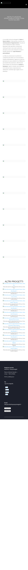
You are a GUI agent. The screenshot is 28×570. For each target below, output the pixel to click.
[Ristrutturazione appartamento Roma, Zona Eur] (14, 284)
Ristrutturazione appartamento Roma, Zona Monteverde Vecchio (14, 321)
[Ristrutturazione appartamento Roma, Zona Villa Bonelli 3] (14, 330)
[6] (14, 175)
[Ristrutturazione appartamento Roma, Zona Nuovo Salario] (14, 347)
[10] (14, 239)
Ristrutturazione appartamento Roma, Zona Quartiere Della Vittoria (14, 327)
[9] (14, 223)
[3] (14, 127)
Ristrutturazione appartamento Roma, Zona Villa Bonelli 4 (14, 339)
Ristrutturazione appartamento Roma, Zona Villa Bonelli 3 (14, 333)
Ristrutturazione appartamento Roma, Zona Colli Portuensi (14, 316)
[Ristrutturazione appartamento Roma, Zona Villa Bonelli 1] (14, 290)
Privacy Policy (7, 408)
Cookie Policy (7, 410)
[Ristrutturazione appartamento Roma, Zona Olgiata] (14, 342)
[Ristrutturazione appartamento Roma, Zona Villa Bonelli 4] (14, 336)
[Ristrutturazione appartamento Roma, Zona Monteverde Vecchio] (14, 319)
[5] (14, 159)
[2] (14, 111)
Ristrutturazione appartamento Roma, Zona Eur (14, 287)
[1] (14, 95)
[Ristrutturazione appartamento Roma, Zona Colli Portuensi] (14, 313)
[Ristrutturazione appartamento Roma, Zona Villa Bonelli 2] (14, 307)
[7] (14, 191)
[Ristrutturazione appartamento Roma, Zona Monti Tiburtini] (14, 301)
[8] (14, 207)
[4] (14, 143)
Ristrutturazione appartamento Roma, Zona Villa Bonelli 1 (14, 293)
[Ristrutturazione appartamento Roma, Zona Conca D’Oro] (14, 296)
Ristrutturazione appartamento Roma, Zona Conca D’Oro (14, 298)
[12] (14, 271)
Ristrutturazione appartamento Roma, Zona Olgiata (14, 344)
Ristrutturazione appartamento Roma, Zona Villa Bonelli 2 (14, 310)
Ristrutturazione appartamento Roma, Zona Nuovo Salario (14, 350)
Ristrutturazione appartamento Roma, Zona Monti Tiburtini (14, 304)
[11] (14, 255)
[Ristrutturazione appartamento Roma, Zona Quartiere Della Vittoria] (14, 324)
